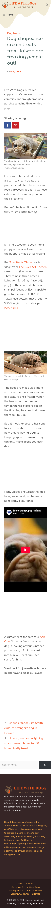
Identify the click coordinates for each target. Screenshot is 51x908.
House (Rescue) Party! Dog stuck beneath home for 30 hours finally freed (23, 743)
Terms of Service (34, 890)
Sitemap (36, 893)
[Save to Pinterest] (15, 125)
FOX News (11, 308)
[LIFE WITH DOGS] (19, 5)
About (20, 883)
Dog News (14, 33)
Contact (30, 883)
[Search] (45, 765)
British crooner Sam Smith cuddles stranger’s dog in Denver (23, 728)
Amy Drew (16, 71)
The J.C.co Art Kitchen (33, 267)
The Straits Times (20, 262)
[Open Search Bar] (47, 5)
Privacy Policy (16, 890)
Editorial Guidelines (20, 893)
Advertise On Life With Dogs (25, 887)
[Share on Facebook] (7, 125)
